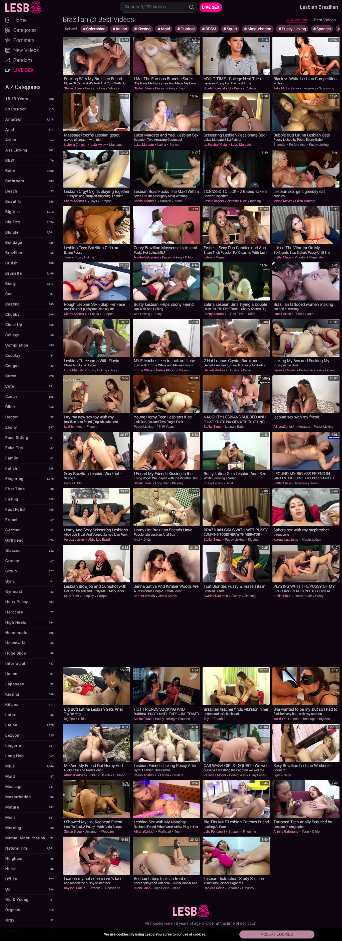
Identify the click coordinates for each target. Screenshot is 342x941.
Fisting (11, 499)
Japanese (14, 684)
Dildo (188, 257)
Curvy (10, 376)
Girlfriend (14, 540)
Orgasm (221, 257)
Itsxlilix (69, 426)
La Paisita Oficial (216, 144)
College (250, 88)
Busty (157, 314)
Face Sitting (16, 437)
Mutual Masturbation (25, 838)
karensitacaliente (286, 539)
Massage (115, 144)
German (13, 530)
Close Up (13, 324)
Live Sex (23, 70)
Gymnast (13, 591)
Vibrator (113, 88)
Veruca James (74, 539)
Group (11, 571)
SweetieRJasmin (216, 596)
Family (11, 458)
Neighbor (14, 858)
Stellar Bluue (73, 88)
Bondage (309, 719)
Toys (181, 88)
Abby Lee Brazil (98, 539)
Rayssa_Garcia (75, 888)
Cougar (12, 365)
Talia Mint (280, 88)
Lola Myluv (98, 144)
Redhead (164, 831)
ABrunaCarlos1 (284, 426)
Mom (10, 817)
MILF (10, 766)
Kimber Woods (144, 596)
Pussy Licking (293, 29)
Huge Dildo (15, 653)
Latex (10, 714)
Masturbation (258, 29)
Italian (121, 29)
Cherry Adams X (75, 201)
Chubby (12, 314)
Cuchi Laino (142, 888)
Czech (11, 396)
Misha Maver (282, 201)
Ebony (11, 427)
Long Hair (161, 483)
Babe (240, 426)
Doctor (11, 417)
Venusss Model (284, 370)
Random (22, 60)
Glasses (183, 719)
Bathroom (14, 181)
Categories (25, 30)
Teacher (219, 719)
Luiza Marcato (144, 144)
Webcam (107, 831)
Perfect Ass (297, 144)
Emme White (143, 370)
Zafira (295, 88)
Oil (8, 889)
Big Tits (69, 719)
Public (247, 370)
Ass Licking (142, 314)
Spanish (323, 29)
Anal (80, 426)
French (91, 426)
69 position (16, 109)
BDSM (210, 29)
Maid (165, 29)
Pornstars (24, 40)
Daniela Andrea (215, 370)
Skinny (236, 596)
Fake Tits (14, 447)
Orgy (9, 920)
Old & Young (17, 899)
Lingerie (13, 745)
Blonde (12, 232)
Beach (105, 775)
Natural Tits (16, 848)
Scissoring (326, 88)
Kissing (143, 29)
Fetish (11, 468)
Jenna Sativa (167, 596)
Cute (9, 386)
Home (20, 20)
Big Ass (174, 144)
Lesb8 (31, 7)
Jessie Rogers (214, 201)
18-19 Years (165, 426)
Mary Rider (72, 596)
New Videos (296, 20)
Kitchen (12, 704)
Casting (12, 304)
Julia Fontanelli (215, 831)
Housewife (15, 643)
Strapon (105, 201)
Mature (12, 807)
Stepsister (316, 257)
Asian (10, 139)
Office (11, 879)
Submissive (111, 888)
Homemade (303, 596)
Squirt (231, 29)
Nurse (11, 868)
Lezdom (94, 888)
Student (177, 775)
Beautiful (14, 201)
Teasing (249, 596)
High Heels (161, 888)
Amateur (304, 426)
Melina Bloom (165, 370)
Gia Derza (235, 88)
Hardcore (293, 719)
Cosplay (88, 596)
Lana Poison (282, 314)
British (11, 263)
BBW (9, 160)
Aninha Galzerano (146, 257)
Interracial (15, 663)
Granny (12, 560)
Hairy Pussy (257, 775)
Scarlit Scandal (215, 88)
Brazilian (13, 252)
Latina (161, 144)
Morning (13, 827)
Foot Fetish (16, 509)
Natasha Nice (237, 201)
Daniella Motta (214, 888)
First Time (237, 314)
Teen (68, 257)
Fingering (309, 88)
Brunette (279, 144)
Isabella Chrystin (76, 144)
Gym (67, 483)
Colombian (95, 29)
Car (8, 293)
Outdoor (187, 29)
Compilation (16, 345)
